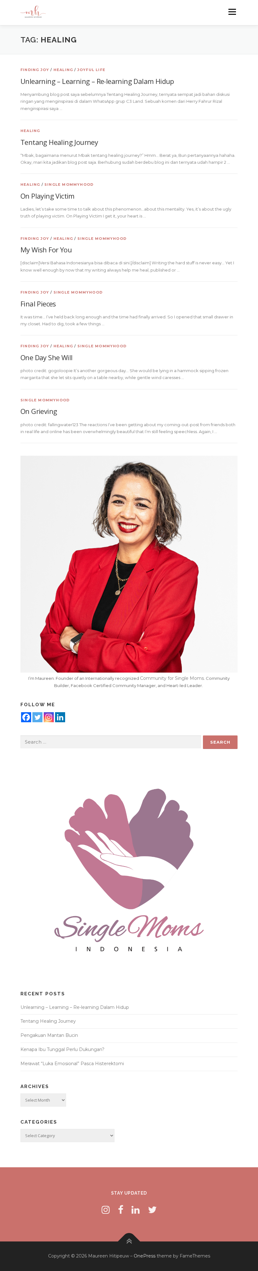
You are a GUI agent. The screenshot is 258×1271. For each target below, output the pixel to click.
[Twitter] (37, 717)
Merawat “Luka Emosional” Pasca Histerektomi (72, 1063)
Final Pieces (38, 303)
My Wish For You (46, 249)
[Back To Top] (129, 1241)
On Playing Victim (47, 196)
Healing (63, 70)
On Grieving (38, 411)
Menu (232, 11)
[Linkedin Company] (60, 717)
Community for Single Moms (172, 678)
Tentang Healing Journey (59, 142)
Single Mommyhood (68, 184)
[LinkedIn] (136, 1210)
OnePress (144, 1256)
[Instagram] (49, 717)
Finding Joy (34, 70)
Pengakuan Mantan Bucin (49, 1035)
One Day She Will (46, 357)
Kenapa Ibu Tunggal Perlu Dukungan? (62, 1049)
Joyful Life (91, 70)
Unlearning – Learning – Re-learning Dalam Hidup (97, 81)
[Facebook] (26, 717)
